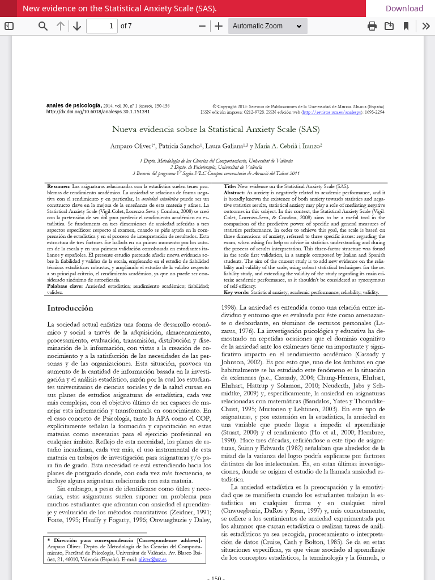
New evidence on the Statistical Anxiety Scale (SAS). (120, 8)
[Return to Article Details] (8, 8)
